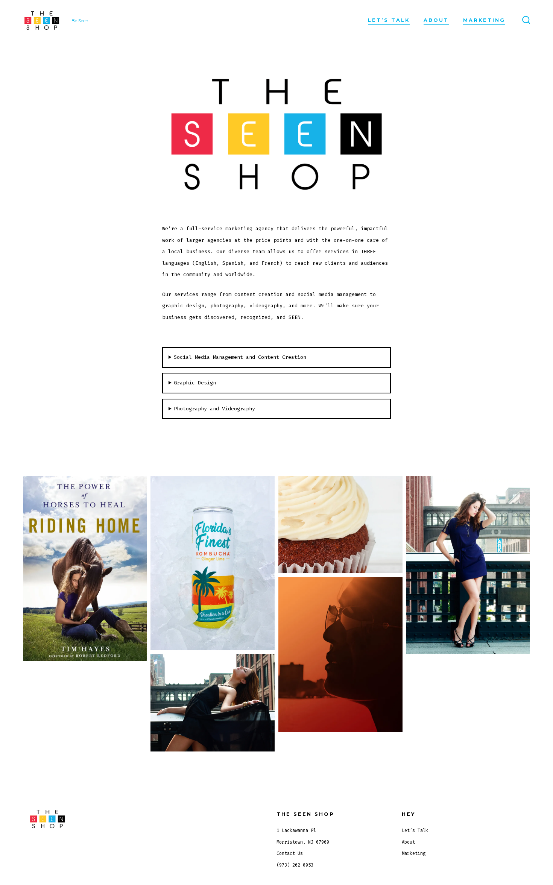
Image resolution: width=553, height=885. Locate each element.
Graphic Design (195, 383)
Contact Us (289, 853)
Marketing (484, 20)
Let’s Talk (389, 20)
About (436, 20)
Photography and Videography (214, 408)
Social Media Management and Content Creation (240, 357)
